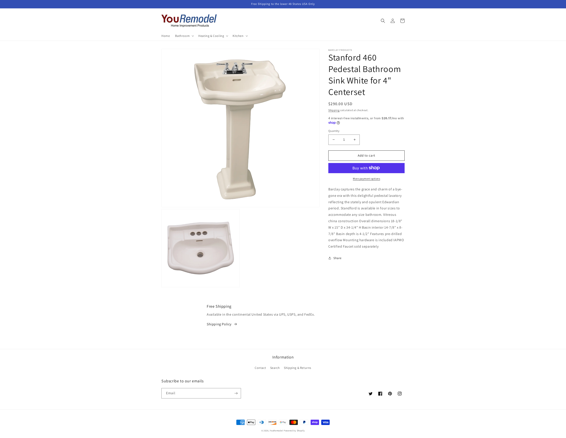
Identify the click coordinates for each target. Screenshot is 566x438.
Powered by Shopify (294, 430)
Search (275, 368)
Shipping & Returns (297, 368)
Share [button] (337, 258)
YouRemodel (276, 430)
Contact (260, 368)
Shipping (334, 110)
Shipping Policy (219, 324)
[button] (184, 35)
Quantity (333, 131)
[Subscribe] (236, 393)
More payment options (366, 178)
